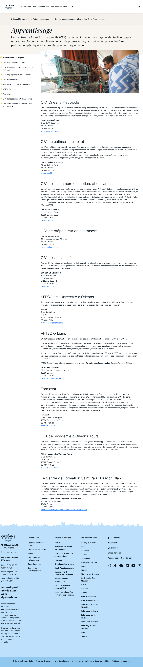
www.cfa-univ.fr (47, 286)
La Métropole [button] (25, 6)
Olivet (83, 585)
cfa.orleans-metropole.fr (51, 131)
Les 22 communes (89, 538)
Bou (83, 547)
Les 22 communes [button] (59, 6)
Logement (59, 560)
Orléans (84, 589)
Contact (113, 543)
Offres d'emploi (114, 553)
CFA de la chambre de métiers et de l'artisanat (18, 68)
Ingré (83, 566)
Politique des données (120, 661)
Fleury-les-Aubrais (89, 562)
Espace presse (115, 548)
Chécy (84, 554)
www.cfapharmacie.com (51, 247)
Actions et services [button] (41, 6)
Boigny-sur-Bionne (89, 543)
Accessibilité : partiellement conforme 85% (90, 661)
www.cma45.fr (47, 220)
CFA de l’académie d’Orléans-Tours (17, 99)
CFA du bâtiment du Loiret (14, 62)
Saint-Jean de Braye (89, 611)
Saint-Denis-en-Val (89, 600)
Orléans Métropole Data (23, 661)
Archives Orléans (43, 661)
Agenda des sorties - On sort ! (120, 558)
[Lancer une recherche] (72, 6)
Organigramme (34, 564)
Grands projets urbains (64, 564)
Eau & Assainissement (64, 568)
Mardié (84, 570)
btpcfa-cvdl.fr (47, 173)
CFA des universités (11, 79)
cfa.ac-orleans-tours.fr (50, 467)
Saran (83, 632)
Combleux (85, 558)
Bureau (31, 553)
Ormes (84, 592)
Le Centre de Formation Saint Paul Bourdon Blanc (17, 105)
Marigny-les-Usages (90, 574)
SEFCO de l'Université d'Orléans (16, 84)
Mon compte (115, 538)
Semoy (84, 636)
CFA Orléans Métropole (13, 57)
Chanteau (85, 550)
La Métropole (33, 538)
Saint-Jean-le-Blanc (89, 622)
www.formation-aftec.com (52, 378)
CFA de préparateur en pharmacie (17, 75)
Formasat (7, 94)
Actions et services (63, 538)
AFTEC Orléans (9, 89)
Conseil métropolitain (37, 549)
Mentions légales (62, 661)
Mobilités (58, 543)
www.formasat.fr (48, 425)
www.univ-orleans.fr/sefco (52, 323)
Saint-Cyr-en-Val (88, 596)
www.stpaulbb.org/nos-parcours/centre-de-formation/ (64, 509)
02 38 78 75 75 (10, 552)
